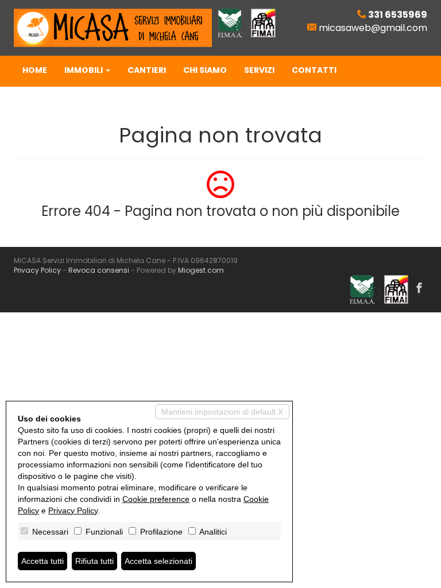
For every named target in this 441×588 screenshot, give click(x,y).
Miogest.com (201, 270)
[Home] (113, 27)
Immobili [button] (84, 70)
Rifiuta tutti (94, 561)
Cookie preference (155, 499)
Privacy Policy (37, 270)
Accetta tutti (42, 561)
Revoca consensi (98, 270)
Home (34, 70)
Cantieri (146, 70)
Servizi (259, 70)
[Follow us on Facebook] (419, 288)
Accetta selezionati (158, 561)
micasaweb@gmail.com (373, 27)
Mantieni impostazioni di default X (222, 411)
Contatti (314, 70)
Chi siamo (205, 70)
